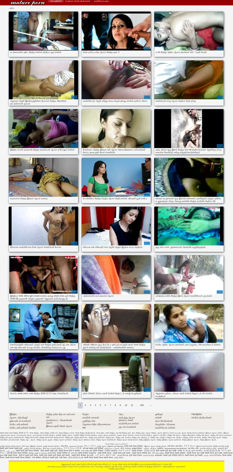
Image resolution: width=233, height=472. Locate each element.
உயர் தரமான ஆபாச (24, 435)
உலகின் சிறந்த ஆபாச (64, 435)
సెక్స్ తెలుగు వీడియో (73, 448)
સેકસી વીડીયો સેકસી (212, 451)
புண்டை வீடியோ (150, 448)
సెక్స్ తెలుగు (190, 446)
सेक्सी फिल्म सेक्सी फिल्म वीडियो (18, 458)
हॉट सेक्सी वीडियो (97, 451)
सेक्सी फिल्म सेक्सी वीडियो (175, 453)
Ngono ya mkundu (115, 446)
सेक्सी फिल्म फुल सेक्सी (194, 455)
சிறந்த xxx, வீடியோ (158, 437)
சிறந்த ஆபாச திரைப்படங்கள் (84, 440)
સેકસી (188, 451)
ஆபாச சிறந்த (151, 433)
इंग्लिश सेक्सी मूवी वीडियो (93, 448)
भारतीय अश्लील (111, 451)
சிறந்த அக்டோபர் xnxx (192, 437)
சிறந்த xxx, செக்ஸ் (123, 437)
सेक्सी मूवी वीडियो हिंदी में (173, 455)
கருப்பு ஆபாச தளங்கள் (107, 435)
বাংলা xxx (46, 448)
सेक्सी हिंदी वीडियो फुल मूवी (83, 455)
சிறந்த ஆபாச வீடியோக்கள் (127, 440)
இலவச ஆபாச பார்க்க (214, 433)
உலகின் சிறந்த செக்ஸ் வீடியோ (85, 435)
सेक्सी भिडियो (137, 451)
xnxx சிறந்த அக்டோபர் (49, 433)
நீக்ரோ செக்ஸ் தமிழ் (221, 446)
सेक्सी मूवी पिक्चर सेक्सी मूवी (11, 448)
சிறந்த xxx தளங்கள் (97, 437)
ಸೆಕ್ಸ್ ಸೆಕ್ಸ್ (124, 451)
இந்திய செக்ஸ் (36, 446)
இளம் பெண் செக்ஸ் (204, 446)
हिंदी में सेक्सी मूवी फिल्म (28, 455)
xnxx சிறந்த (34, 433)
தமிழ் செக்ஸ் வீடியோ (51, 446)
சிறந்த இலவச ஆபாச (190, 440)
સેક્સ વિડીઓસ (215, 455)
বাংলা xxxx (25, 446)
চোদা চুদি (74, 453)
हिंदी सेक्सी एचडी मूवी (49, 451)
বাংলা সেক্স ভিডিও (197, 451)
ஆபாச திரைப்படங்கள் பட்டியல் (168, 433)
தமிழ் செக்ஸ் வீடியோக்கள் (10, 446)
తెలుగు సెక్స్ (90, 446)
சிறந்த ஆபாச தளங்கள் (63, 440)
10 (126, 405)
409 (142, 405)
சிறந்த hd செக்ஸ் (32, 437)
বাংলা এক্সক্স (85, 451)
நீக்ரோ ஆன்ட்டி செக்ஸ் (38, 453)
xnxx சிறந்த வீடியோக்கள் (85, 433)
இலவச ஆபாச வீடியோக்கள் (155, 446)
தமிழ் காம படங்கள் (111, 448)
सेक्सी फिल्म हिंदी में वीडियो (69, 451)
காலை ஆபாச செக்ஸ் (125, 435)
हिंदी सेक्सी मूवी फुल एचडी (166, 451)
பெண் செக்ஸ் (148, 455)
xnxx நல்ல (100, 433)
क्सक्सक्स (158, 455)
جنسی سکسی (10, 451)
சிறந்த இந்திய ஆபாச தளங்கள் (169, 440)
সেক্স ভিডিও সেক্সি (193, 448)
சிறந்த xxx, (110, 437)
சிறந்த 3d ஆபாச (174, 435)
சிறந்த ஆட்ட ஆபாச (27, 440)
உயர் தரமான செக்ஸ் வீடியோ (44, 435)
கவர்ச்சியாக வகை (101, 1)
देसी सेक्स (63, 458)
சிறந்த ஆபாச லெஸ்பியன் (106, 440)
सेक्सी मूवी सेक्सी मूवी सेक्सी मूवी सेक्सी (55, 455)
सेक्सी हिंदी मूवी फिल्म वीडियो (28, 451)
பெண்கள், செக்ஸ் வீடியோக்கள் (78, 1)
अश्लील (160, 448)
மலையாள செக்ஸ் (76, 446)
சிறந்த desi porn (188, 435)
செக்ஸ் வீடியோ (56, 448)
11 (132, 405)
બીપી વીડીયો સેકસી (75, 458)
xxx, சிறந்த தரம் (138, 433)
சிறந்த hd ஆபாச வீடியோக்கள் (12, 437)
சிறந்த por (69, 437)
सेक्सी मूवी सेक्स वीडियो (133, 446)
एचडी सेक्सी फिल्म (105, 453)
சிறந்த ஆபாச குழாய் (45, 440)
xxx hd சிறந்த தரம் (123, 433)
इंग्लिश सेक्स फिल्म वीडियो (17, 453)
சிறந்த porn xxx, (81, 437)
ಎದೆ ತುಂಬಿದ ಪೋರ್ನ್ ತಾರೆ (105, 455)
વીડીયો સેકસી (149, 451)
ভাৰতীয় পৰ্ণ (181, 451)
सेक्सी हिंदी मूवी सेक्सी (122, 453)
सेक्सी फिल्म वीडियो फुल (141, 453)
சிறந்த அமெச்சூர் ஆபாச (211, 437)
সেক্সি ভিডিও (64, 446)
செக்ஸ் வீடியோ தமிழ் (208, 448)
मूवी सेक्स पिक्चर (135, 455)
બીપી (122, 448)
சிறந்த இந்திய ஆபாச (147, 440)
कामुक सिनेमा (137, 448)
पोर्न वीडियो (36, 458)
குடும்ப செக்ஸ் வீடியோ (33, 448)
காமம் (206, 455)
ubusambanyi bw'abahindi (176, 448)
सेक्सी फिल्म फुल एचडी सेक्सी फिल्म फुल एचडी (204, 453)
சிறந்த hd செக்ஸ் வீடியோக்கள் (52, 437)
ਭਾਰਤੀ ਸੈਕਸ (52, 453)
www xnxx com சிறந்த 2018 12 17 (14, 433)
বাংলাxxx (128, 448)
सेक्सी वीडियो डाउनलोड (87, 453)
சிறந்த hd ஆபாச (203, 435)
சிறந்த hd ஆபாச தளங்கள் (221, 435)
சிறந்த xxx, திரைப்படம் (140, 437)
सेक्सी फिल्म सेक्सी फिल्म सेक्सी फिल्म (98, 458)
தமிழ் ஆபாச (102, 446)
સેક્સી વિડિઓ (122, 455)
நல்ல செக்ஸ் (27, 3)
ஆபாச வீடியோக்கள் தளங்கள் (193, 433)
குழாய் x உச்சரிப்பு (159, 435)
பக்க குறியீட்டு (55, 1)
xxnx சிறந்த (110, 433)
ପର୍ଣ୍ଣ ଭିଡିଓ (118, 458)
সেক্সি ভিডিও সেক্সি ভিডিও (175, 446)
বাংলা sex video (158, 453)
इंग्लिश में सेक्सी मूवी (50, 458)
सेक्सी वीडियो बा (63, 453)
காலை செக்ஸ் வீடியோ (143, 435)
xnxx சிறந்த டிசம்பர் (66, 433)
